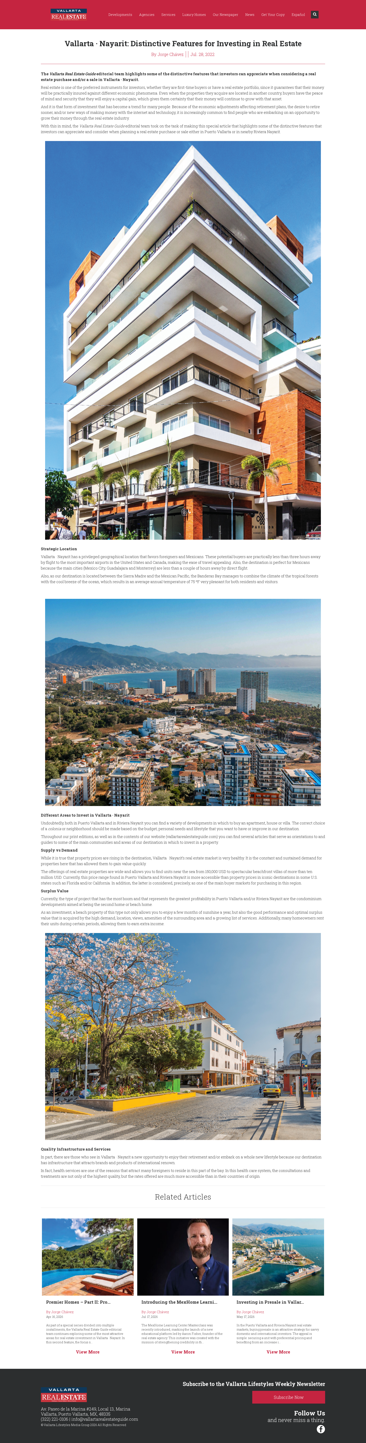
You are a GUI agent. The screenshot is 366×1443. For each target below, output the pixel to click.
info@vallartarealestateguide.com (104, 1419)
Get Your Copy (273, 14)
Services (168, 14)
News (249, 14)
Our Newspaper (225, 14)
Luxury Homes (194, 14)
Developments (120, 14)
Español (298, 14)
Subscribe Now (289, 1397)
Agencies (146, 14)
